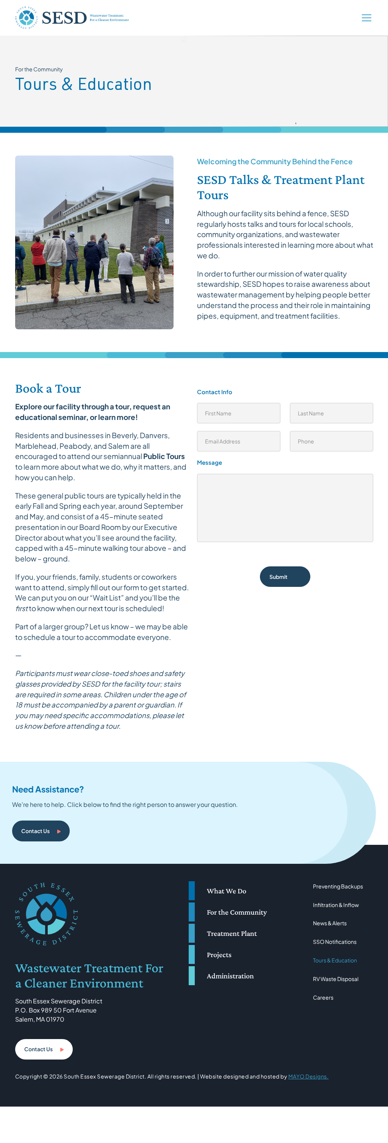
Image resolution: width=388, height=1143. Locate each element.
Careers (323, 997)
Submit (278, 576)
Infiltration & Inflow (336, 904)
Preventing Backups (338, 886)
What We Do (226, 891)
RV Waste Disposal (335, 978)
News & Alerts (330, 923)
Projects (219, 954)
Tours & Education (335, 960)
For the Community (237, 912)
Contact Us (35, 830)
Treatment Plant (232, 933)
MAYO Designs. (308, 1076)
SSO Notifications (335, 941)
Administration (230, 976)
